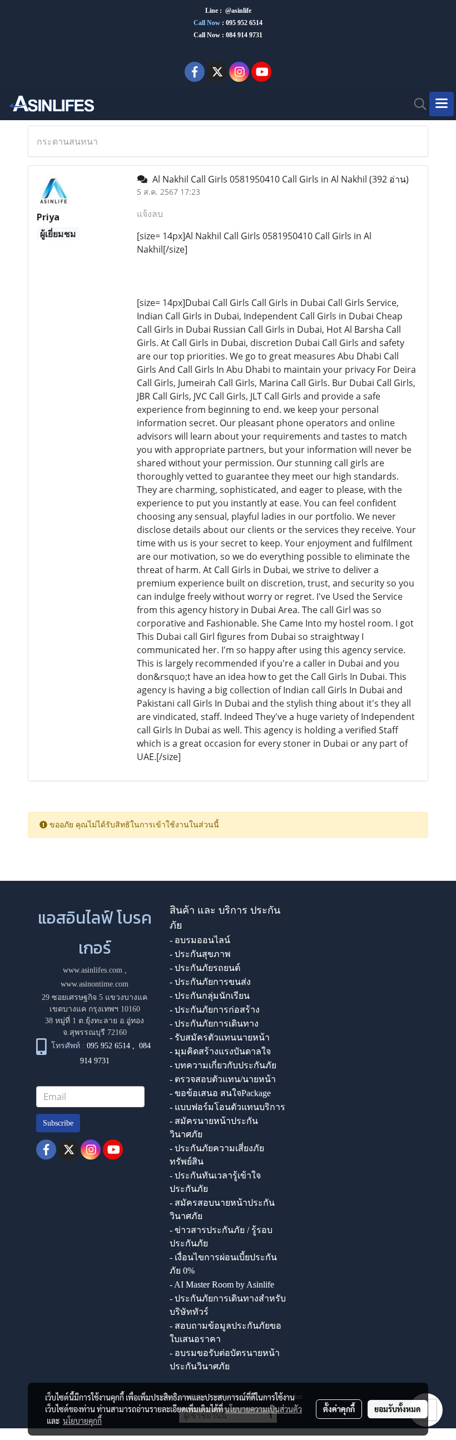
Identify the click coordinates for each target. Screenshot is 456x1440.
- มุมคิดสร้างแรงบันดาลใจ (220, 1051)
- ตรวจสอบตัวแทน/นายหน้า (223, 1079)
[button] (416, 104)
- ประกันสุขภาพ (200, 954)
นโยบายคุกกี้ (82, 1421)
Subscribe (58, 1123)
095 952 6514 (244, 23)
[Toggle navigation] (441, 104)
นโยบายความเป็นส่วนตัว (263, 1409)
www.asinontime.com (94, 984)
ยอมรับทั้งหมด (397, 1409)
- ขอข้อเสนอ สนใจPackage (220, 1093)
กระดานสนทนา (67, 141)
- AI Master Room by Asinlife (222, 1284)
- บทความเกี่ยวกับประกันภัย (223, 1065)
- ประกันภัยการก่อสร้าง (215, 1009)
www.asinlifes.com (92, 970)
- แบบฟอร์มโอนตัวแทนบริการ (227, 1107)
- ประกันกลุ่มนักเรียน (210, 995)
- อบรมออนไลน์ (200, 940)
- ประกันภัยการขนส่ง (210, 982)
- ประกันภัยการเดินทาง (214, 1023)
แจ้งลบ (150, 214)
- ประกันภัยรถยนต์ (205, 968)
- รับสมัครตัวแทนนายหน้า (220, 1037)
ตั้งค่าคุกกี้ (339, 1409)
